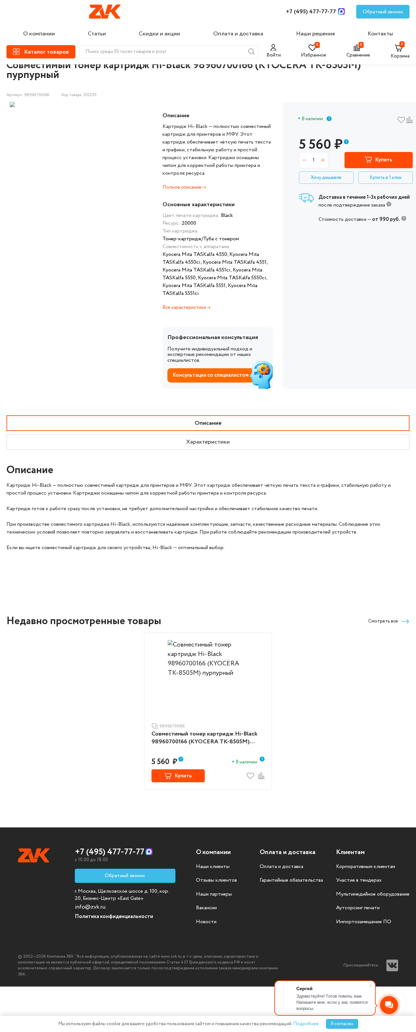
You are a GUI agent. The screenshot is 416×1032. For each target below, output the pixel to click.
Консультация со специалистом (211, 375)
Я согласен (342, 1024)
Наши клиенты (212, 866)
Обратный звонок (383, 12)
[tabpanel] (58, 104)
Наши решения (315, 34)
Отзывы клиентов (216, 880)
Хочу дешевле (326, 177)
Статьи (97, 34)
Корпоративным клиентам (365, 866)
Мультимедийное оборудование (373, 894)
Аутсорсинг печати (358, 908)
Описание (208, 423)
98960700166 (172, 726)
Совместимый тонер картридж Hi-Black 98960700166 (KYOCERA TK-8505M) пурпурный (204, 738)
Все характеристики (184, 307)
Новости (206, 921)
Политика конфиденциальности (114, 916)
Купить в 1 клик (386, 177)
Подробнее (305, 1024)
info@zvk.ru (90, 907)
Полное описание (182, 187)
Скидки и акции (159, 34)
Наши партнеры (214, 894)
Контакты (380, 34)
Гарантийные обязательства (291, 880)
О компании (39, 34)
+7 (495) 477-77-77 (311, 11)
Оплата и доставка (238, 34)
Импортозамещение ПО (363, 921)
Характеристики (208, 442)
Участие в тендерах (359, 880)
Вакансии (206, 908)
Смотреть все (383, 621)
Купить (383, 160)
